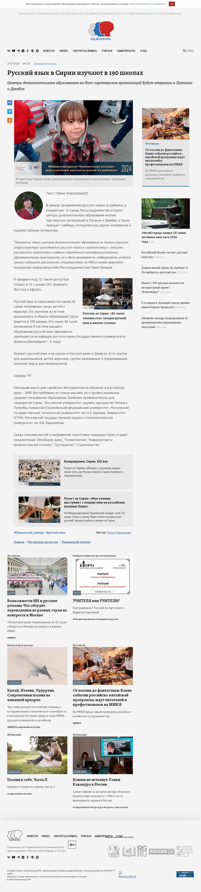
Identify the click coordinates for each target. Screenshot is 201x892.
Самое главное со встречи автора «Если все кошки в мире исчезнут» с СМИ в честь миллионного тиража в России (101, 796)
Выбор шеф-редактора (20, 645)
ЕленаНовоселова (119, 532)
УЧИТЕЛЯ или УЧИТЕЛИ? (96, 600)
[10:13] (37, 559)
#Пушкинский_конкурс (29, 532)
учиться (107, 51)
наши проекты (126, 51)
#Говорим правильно (84, 619)
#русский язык (56, 532)
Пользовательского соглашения (147, 3)
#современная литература (88, 807)
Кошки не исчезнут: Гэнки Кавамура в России (96, 782)
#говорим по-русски (107, 619)
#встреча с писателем (115, 807)
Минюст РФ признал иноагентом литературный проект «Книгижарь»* (163, 287)
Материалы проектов (43, 542)
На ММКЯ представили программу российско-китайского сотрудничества (102, 714)
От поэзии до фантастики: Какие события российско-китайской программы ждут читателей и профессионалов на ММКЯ (102, 697)
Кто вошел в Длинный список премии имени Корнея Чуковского (166, 305)
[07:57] (103, 559)
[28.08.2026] (103, 649)
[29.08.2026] (37, 649)
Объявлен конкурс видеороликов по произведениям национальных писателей (165, 322)
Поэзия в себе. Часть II (27, 779)
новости (48, 51)
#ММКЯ (11, 637)
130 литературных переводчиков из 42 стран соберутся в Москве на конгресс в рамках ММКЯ (37, 626)
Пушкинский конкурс (45, 63)
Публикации (14, 734)
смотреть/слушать (85, 51)
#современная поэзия (28, 727)
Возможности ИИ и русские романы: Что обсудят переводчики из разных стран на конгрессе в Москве (37, 607)
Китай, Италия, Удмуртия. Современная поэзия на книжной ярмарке (31, 695)
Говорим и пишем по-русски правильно (94, 555)
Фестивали (13, 555)
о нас (143, 51)
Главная (19, 542)
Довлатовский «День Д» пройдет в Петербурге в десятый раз (165, 270)
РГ (86, 193)
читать (63, 51)
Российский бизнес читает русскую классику (164, 255)
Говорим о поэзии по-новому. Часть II (31, 787)
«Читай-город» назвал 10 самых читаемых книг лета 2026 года (164, 237)
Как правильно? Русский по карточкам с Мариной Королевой (98, 610)
